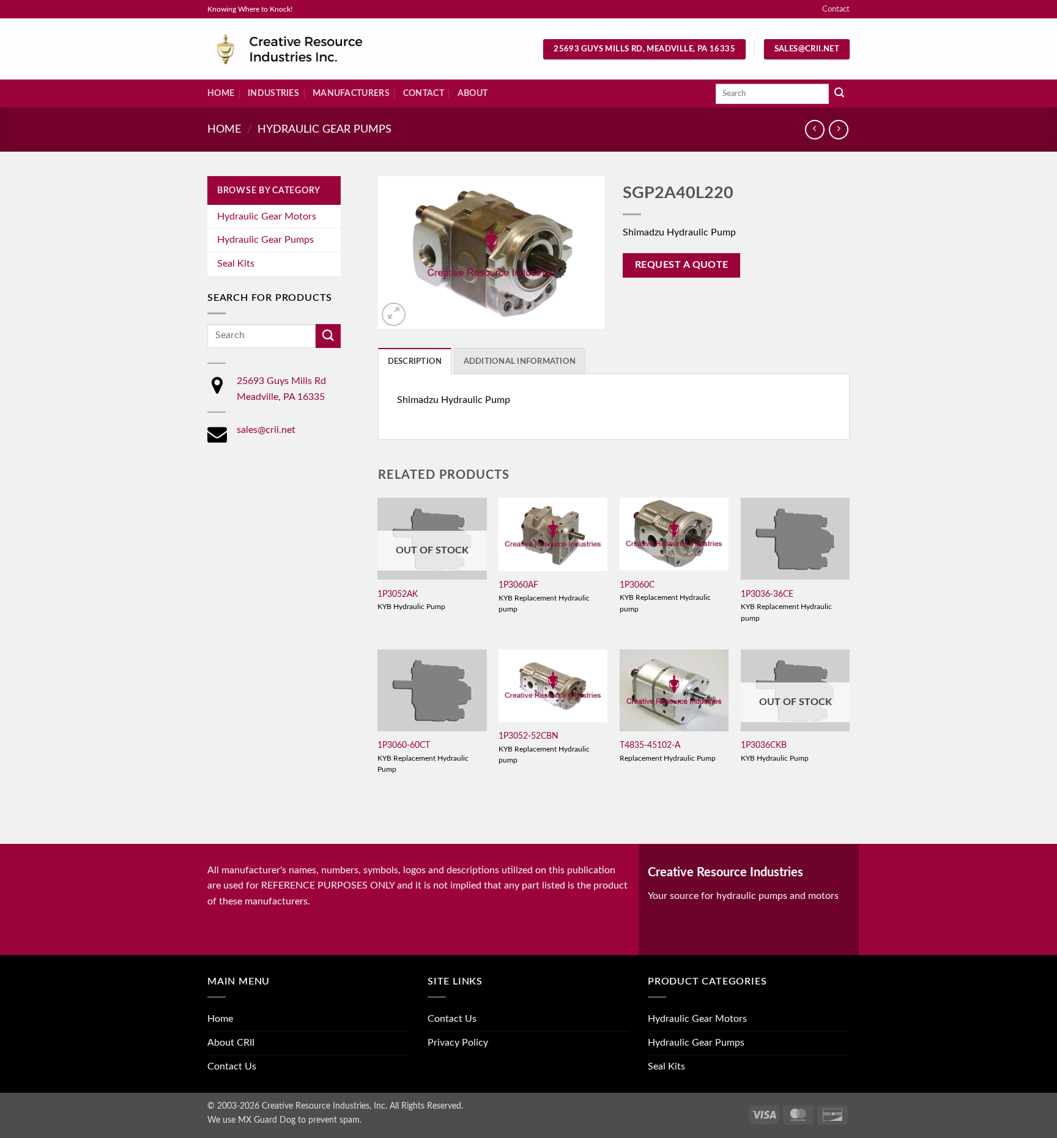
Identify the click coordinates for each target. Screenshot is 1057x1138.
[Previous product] (838, 129)
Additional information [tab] (520, 361)
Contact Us (231, 1066)
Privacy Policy (458, 1042)
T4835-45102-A (650, 745)
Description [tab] (415, 361)
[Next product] (814, 129)
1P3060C (637, 584)
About (473, 93)
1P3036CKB (764, 745)
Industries (273, 93)
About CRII (230, 1042)
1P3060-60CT (403, 745)
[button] (394, 315)
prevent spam (334, 1120)
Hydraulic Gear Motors (266, 216)
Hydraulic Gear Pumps (324, 129)
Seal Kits (235, 263)
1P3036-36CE (767, 594)
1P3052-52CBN (528, 736)
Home (220, 93)
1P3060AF (518, 584)
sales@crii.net (266, 430)
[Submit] (839, 94)
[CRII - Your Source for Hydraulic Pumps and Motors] (308, 49)
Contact (836, 9)
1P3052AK (397, 594)
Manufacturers (351, 93)
